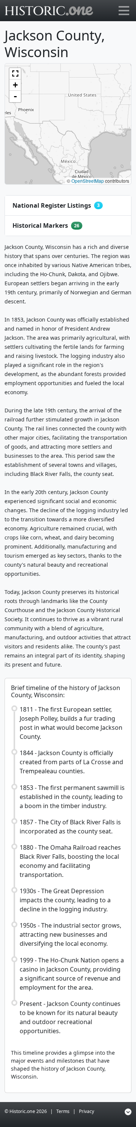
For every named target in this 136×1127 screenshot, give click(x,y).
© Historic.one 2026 (26, 1111)
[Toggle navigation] (123, 10)
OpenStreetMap (87, 180)
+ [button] (15, 85)
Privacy (86, 1111)
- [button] (15, 96)
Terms (63, 1111)
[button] (15, 73)
